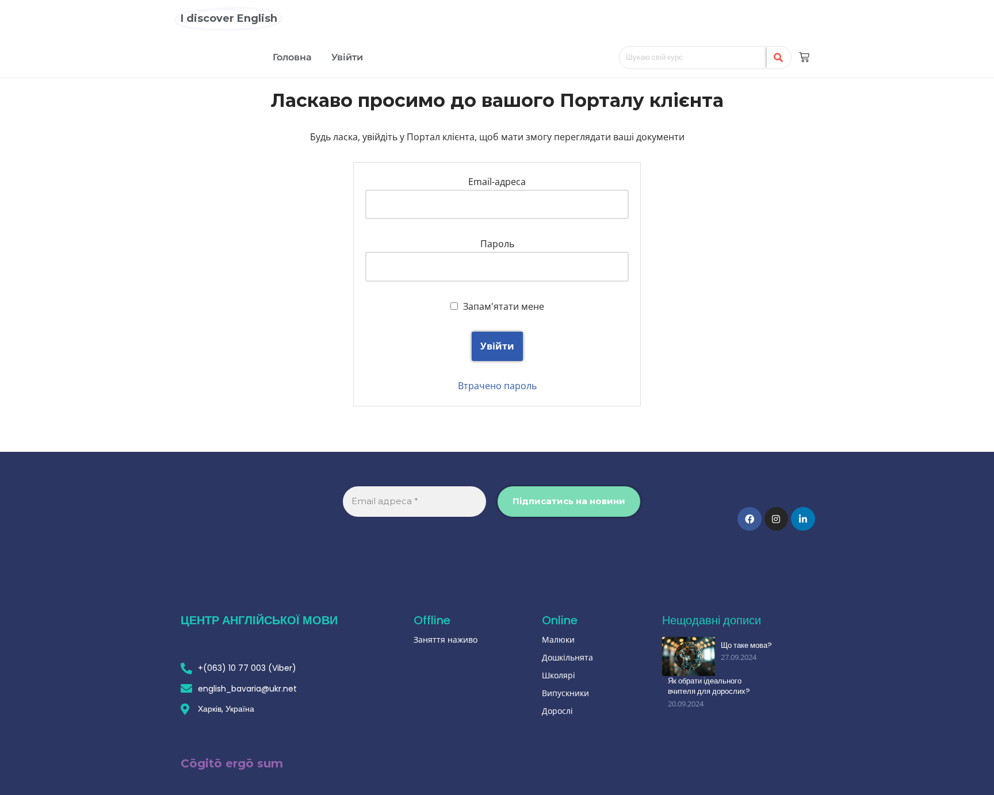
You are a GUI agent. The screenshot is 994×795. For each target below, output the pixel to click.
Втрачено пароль (497, 385)
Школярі (558, 675)
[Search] (778, 57)
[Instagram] (776, 519)
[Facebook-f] (749, 519)
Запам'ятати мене (502, 306)
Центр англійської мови (259, 620)
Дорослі (557, 710)
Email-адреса (497, 181)
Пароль (497, 243)
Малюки (558, 639)
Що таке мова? (746, 645)
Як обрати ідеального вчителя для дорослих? (709, 686)
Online (560, 620)
